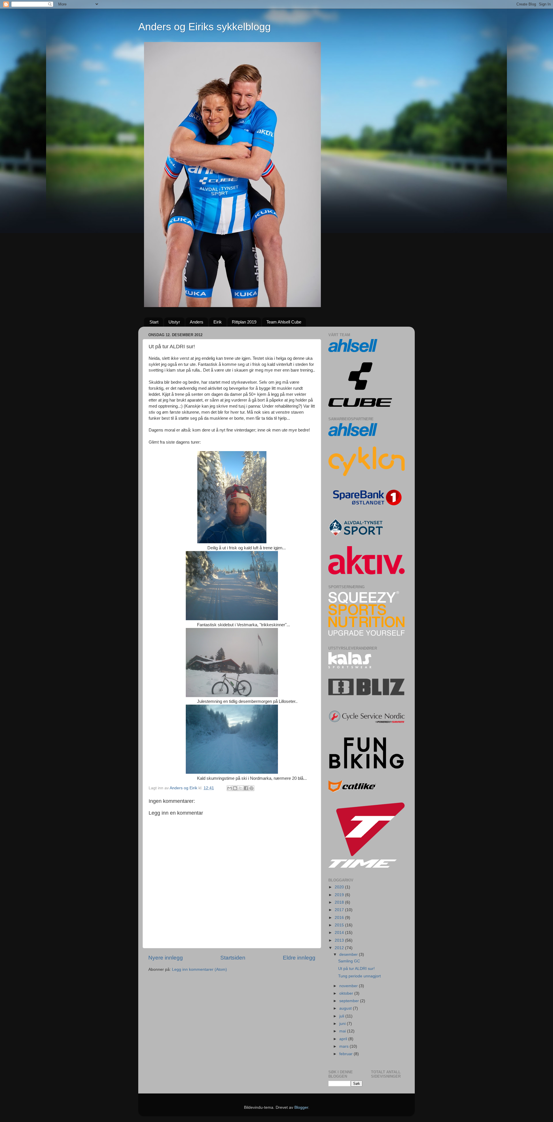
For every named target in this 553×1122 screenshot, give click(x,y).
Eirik (217, 321)
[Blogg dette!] (235, 788)
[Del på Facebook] (246, 788)
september (349, 1001)
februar (346, 1054)
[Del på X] (240, 788)
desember (349, 954)
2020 (340, 887)
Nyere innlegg (165, 958)
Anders (196, 321)
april (343, 1039)
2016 (340, 917)
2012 (340, 948)
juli (342, 1016)
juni (343, 1023)
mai (343, 1031)
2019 (340, 895)
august (346, 1008)
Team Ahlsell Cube (283, 321)
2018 (340, 902)
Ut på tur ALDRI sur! (356, 968)
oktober (346, 993)
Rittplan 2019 (244, 321)
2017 (340, 910)
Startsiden (232, 958)
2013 (340, 940)
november (349, 986)
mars (344, 1046)
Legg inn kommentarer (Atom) (199, 969)
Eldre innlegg (299, 958)
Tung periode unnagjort (359, 976)
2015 (340, 925)
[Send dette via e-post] (229, 788)
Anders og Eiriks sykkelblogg (204, 27)
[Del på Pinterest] (251, 788)
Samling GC (349, 961)
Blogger (301, 1107)
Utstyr (174, 321)
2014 (340, 932)
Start (153, 321)
